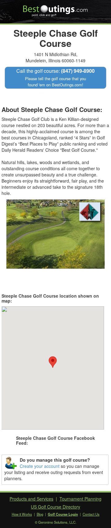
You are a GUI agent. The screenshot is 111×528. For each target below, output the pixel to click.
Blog (40, 514)
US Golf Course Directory (55, 507)
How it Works (22, 514)
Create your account (40, 466)
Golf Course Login (63, 514)
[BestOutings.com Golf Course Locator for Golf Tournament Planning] (56, 9)
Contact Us (91, 514)
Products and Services (31, 499)
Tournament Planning (80, 499)
